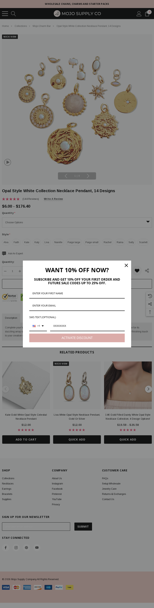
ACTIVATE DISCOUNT (77, 338)
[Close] (126, 265)
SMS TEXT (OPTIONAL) (42, 317)
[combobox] (38, 326)
